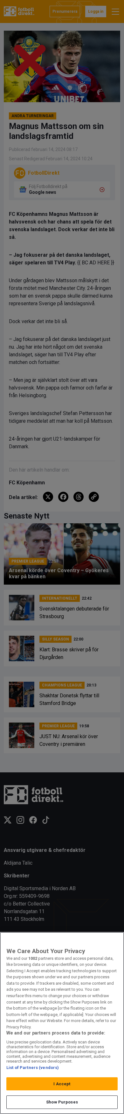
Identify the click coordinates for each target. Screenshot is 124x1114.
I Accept (61, 1083)
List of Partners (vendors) (32, 1067)
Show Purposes (62, 1102)
